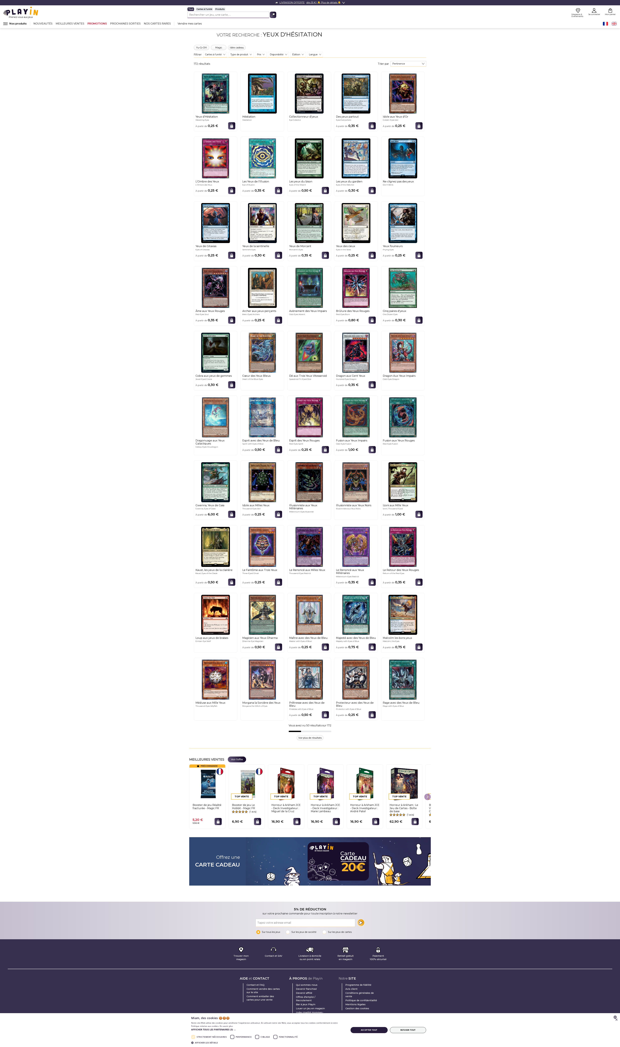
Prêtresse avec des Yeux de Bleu (307, 704)
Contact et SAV (273, 955)
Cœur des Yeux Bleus (256, 375)
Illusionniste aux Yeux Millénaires (303, 507)
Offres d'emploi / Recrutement (305, 999)
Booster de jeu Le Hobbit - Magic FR (243, 806)
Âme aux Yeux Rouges (210, 311)
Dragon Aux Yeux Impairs (399, 375)
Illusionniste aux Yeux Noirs (353, 505)
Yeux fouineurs (393, 246)
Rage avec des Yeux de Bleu (401, 702)
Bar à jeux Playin (305, 1004)
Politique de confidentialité (361, 1000)
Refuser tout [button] (408, 1030)
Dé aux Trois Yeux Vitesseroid (308, 375)
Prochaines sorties (125, 23)
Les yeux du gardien (349, 181)
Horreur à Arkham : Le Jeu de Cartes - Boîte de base (404, 808)
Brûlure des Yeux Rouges (352, 311)
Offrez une (217, 861)
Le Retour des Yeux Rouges (401, 570)
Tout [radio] (190, 9)
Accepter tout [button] (369, 1030)
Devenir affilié (304, 993)
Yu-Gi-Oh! (201, 47)
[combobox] (408, 64)
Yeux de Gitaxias (206, 246)
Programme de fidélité (358, 984)
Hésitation (248, 116)
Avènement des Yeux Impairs (308, 311)
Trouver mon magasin (241, 957)
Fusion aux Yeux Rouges (399, 440)
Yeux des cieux (345, 246)
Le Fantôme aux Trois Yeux (259, 570)
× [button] (616, 1020)
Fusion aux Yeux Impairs (351, 440)
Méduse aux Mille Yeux (210, 702)
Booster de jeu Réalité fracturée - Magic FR (207, 806)
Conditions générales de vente (359, 995)
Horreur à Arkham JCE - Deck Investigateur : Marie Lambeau (325, 808)
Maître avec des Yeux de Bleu (308, 637)
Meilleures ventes (70, 23)
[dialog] (310, 1030)
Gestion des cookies (357, 1008)
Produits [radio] (220, 9)
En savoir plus (226, 1026)
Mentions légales (355, 1004)
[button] (268, 1029)
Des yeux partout (347, 116)
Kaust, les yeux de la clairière (214, 570)
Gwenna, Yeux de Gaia (210, 505)
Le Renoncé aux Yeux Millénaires (350, 571)
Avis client (351, 988)
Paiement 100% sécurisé (378, 957)
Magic (218, 47)
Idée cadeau (237, 47)
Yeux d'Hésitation (207, 116)
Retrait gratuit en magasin (345, 957)
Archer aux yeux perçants (259, 311)
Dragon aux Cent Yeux (350, 375)
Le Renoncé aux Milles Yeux (307, 570)
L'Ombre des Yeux (207, 181)
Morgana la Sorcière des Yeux (261, 702)
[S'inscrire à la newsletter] (361, 923)
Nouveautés (42, 23)
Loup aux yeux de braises (212, 637)
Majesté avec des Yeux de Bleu (356, 637)
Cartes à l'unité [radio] (204, 9)
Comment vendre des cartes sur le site (263, 990)
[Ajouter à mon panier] (232, 126)
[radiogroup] (231, 9)
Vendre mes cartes (190, 23)
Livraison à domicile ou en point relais (309, 957)
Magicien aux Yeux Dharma (260, 637)
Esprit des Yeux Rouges (304, 440)
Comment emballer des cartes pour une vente (260, 998)
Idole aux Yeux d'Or (395, 116)
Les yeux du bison (300, 181)
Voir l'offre (237, 759)
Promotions (97, 23)
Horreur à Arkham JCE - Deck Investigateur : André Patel (364, 808)
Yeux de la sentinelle (255, 246)
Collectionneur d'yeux (303, 116)
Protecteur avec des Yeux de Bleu (355, 704)
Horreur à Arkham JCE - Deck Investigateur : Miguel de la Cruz (286, 808)
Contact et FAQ (255, 984)
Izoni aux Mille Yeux (395, 505)
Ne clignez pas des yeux (398, 181)
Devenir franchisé (306, 988)
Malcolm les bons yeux (397, 637)
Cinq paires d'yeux (394, 311)
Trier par (383, 64)
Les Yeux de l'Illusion (255, 181)
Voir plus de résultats (310, 737)
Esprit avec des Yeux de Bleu (261, 440)
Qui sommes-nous (306, 984)
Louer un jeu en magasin (310, 1008)
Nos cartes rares (157, 23)
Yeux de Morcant (300, 246)
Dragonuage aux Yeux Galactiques (210, 442)
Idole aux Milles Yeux (255, 505)
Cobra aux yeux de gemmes (214, 375)
